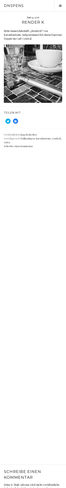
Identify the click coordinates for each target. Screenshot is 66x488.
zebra (7, 142)
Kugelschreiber (28, 134)
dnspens (14, 6)
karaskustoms (43, 138)
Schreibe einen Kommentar (18, 146)
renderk (56, 138)
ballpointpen (28, 138)
